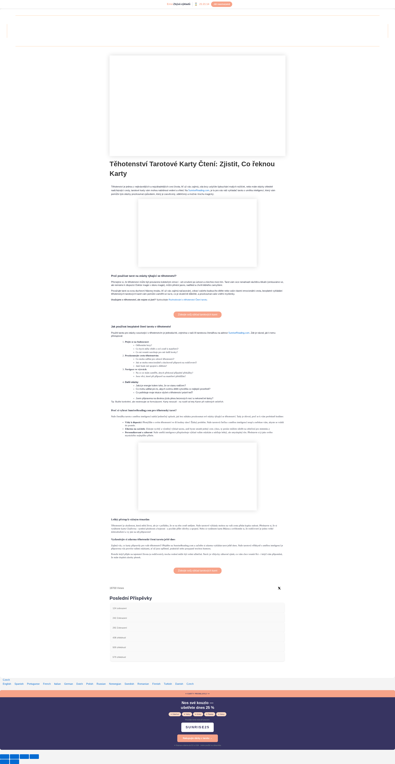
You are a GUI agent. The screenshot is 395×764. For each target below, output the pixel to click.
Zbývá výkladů (181, 4)
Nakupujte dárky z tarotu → (197, 738)
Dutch (79, 684)
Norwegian (115, 684)
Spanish (19, 684)
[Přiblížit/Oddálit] (4, 756)
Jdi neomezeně (221, 4)
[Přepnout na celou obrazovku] (14, 756)
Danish (179, 684)
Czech (6, 680)
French (47, 684)
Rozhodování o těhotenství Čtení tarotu (188, 299)
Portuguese (33, 684)
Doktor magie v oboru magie (149, 285)
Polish (90, 684)
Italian (57, 684)
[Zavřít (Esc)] (34, 756)
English (7, 684)
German (69, 684)
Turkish (168, 684)
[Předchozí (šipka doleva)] (4, 761)
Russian (101, 684)
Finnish (156, 684)
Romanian (143, 684)
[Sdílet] (24, 756)
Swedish (130, 684)
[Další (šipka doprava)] (14, 761)
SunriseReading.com (198, 190)
